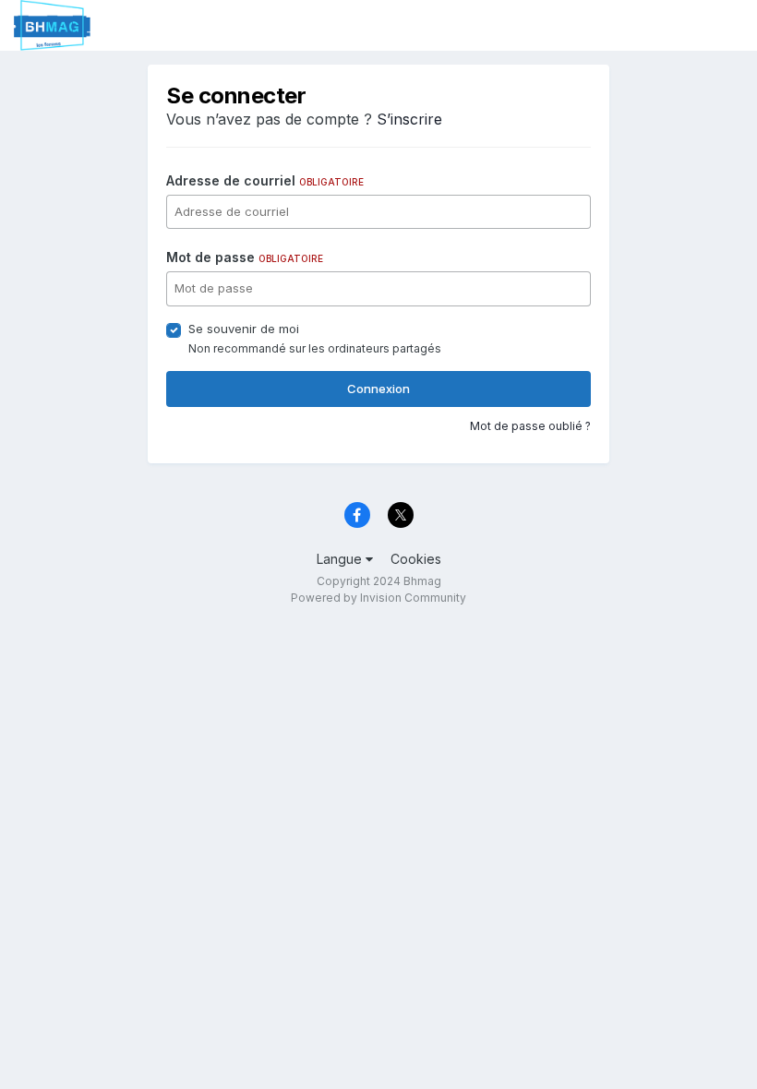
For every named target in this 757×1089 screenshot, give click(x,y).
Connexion (378, 388)
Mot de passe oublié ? (530, 426)
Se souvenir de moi (243, 328)
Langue (341, 559)
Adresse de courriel (265, 180)
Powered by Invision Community (378, 597)
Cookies (416, 559)
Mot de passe (244, 257)
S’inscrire (409, 119)
